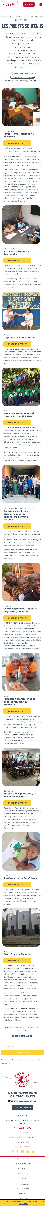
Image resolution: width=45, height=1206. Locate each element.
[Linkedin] (22, 1151)
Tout (10, 73)
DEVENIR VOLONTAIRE (22, 1164)
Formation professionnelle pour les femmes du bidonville (19, 701)
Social (38, 81)
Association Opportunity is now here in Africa (19, 795)
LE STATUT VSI (22, 1169)
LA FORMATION (22, 1173)
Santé (31, 81)
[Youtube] (33, 1151)
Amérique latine (30, 73)
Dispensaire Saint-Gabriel (19, 337)
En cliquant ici (22, 1142)
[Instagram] (12, 1151)
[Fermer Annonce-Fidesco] (43, 1202)
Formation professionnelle (15, 81)
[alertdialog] (22, 1203)
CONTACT (22, 1194)
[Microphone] (17, 1151)
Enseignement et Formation (22, 77)
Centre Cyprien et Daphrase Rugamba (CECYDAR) (20, 610)
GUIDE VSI (22, 1178)
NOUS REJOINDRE (22, 1189)
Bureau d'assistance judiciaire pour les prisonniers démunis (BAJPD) (15, 515)
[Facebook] (27, 1151)
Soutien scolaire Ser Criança (20, 878)
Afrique (17, 73)
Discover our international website (24, 1101)
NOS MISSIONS (22, 1159)
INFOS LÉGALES (22, 1199)
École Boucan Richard (16, 954)
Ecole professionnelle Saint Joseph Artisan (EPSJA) (19, 415)
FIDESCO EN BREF (22, 1184)
